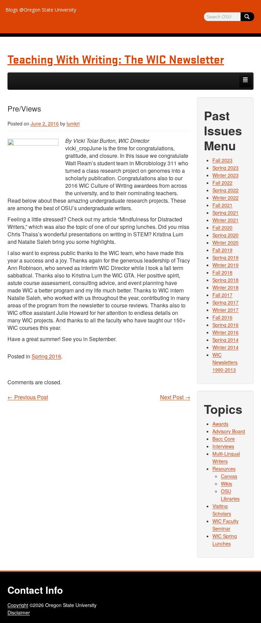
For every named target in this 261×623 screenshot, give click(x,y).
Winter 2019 (225, 265)
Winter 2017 (225, 309)
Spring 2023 (225, 167)
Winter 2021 (225, 220)
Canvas (229, 476)
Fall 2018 (222, 272)
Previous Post (27, 397)
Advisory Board (228, 431)
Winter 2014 (225, 347)
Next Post (175, 397)
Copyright (17, 605)
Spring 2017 (225, 302)
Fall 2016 (222, 317)
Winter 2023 (225, 175)
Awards (220, 423)
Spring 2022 (225, 190)
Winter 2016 (225, 332)
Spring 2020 (225, 235)
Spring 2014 (225, 339)
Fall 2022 (222, 182)
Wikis (226, 483)
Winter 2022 (225, 197)
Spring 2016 (46, 356)
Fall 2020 (222, 227)
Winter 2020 (225, 242)
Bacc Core (223, 438)
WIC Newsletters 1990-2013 (225, 362)
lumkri (73, 123)
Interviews (223, 446)
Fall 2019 (222, 250)
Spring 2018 (225, 279)
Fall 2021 (222, 205)
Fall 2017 (222, 294)
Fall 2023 (222, 160)
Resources (224, 468)
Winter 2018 (225, 287)
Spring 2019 (225, 257)
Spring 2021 (225, 212)
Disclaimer (18, 612)
